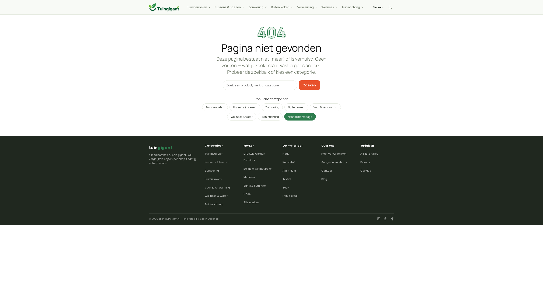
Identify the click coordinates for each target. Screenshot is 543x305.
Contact (326, 170)
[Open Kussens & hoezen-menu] (243, 7)
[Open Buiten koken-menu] (292, 7)
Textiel (287, 179)
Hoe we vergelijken (333, 153)
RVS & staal (290, 195)
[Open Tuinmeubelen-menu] (209, 7)
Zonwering (255, 7)
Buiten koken (280, 7)
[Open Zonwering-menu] (266, 7)
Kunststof (289, 162)
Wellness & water (241, 117)
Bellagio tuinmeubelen (258, 168)
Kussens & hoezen (228, 7)
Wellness (327, 7)
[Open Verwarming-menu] (316, 7)
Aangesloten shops (334, 162)
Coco (247, 193)
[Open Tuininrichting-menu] (362, 7)
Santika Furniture (255, 185)
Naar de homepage (300, 117)
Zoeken (309, 85)
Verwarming (305, 7)
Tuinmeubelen (197, 7)
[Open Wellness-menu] (336, 7)
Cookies (365, 170)
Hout (286, 153)
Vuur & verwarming (325, 107)
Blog (324, 179)
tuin (160, 148)
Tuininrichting (350, 7)
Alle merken (251, 202)
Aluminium (289, 170)
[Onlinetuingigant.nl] (164, 7)
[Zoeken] (390, 7)
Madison (249, 177)
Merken (378, 7)
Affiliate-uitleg (369, 153)
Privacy (365, 162)
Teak (286, 187)
